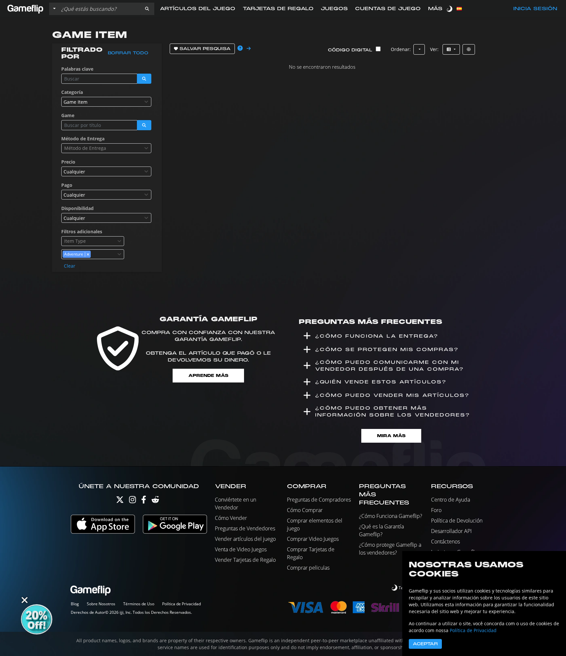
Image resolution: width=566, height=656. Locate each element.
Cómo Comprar (305, 510)
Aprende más (208, 375)
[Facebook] (143, 501)
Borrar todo (128, 53)
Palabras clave (77, 69)
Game (67, 115)
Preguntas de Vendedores (245, 528)
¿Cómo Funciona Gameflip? (390, 516)
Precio (68, 162)
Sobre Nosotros (101, 604)
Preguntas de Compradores (319, 499)
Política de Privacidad (181, 604)
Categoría (72, 92)
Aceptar (425, 644)
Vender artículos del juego (245, 538)
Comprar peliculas (308, 567)
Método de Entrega (82, 138)
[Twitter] (120, 501)
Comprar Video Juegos (313, 538)
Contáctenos (445, 541)
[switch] (450, 8)
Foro (436, 510)
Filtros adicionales (81, 231)
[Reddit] (155, 501)
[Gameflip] (25, 8)
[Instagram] (132, 501)
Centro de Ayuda (450, 499)
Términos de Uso (138, 604)
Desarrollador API (451, 531)
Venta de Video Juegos (241, 549)
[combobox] (106, 102)
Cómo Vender (231, 518)
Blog (75, 604)
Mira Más (391, 435)
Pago (66, 185)
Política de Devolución (456, 520)
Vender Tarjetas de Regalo (245, 559)
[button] (147, 9)
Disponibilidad (77, 208)
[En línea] (468, 49)
